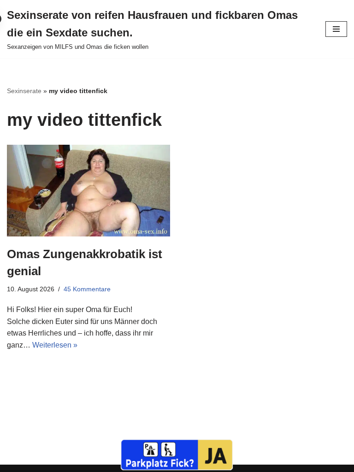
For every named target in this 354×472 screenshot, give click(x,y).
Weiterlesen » (54, 345)
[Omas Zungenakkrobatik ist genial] (88, 190)
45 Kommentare (87, 289)
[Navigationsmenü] (336, 29)
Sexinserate (24, 90)
